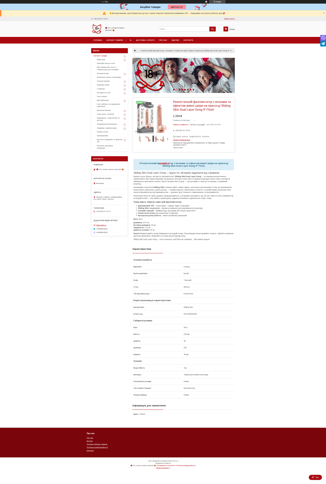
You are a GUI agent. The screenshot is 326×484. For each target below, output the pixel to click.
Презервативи (102, 136)
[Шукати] (212, 29)
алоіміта (164, 163)
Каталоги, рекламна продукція (105, 147)
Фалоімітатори (103, 73)
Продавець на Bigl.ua (163, 463)
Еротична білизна (104, 110)
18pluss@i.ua (101, 225)
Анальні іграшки (103, 81)
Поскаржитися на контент (166, 465)
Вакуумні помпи (103, 85)
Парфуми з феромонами (107, 128)
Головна (97, 40)
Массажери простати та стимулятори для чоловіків (107, 68)
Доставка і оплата (145, 40)
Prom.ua (175, 461)
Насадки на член (103, 93)
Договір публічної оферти (97, 444)
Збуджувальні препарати (107, 124)
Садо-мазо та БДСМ (105, 114)
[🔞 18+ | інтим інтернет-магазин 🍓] (96, 34)
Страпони (101, 89)
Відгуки (175, 40)
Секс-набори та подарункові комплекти (108, 105)
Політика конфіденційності (97, 447)
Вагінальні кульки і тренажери (109, 77)
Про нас (163, 40)
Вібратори (101, 59)
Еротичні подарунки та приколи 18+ (109, 141)
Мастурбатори (103, 100)
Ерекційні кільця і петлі (106, 63)
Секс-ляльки (102, 96)
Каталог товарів (115, 40)
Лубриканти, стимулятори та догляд (108, 119)
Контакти (188, 40)
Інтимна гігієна (102, 132)
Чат (317, 477)
